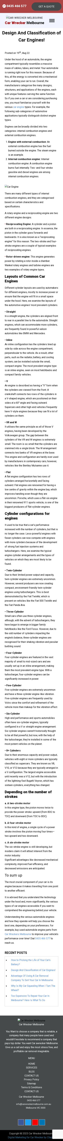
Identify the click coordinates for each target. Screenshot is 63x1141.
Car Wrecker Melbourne (41, 1133)
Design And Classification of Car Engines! (33, 970)
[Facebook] (21, 1122)
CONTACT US (31, 1075)
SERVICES (31, 1067)
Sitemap (31, 1083)
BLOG (32, 1071)
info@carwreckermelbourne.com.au (33, 1104)
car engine (18, 107)
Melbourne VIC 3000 (35, 1108)
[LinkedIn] (42, 1122)
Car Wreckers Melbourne (18, 934)
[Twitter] (28, 1122)
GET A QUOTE (46, 6)
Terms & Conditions (31, 1087)
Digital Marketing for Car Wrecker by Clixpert (31, 1137)
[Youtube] (35, 1122)
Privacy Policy (31, 1079)
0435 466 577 (16, 6)
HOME (31, 1063)
